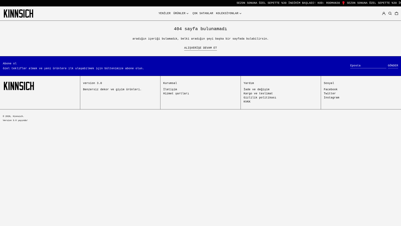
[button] (396, 13)
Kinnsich (18, 116)
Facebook (331, 89)
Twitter (330, 93)
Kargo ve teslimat (258, 93)
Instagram (331, 97)
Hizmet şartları (176, 93)
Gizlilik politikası (260, 97)
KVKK (247, 101)
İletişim (170, 89)
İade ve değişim (256, 89)
